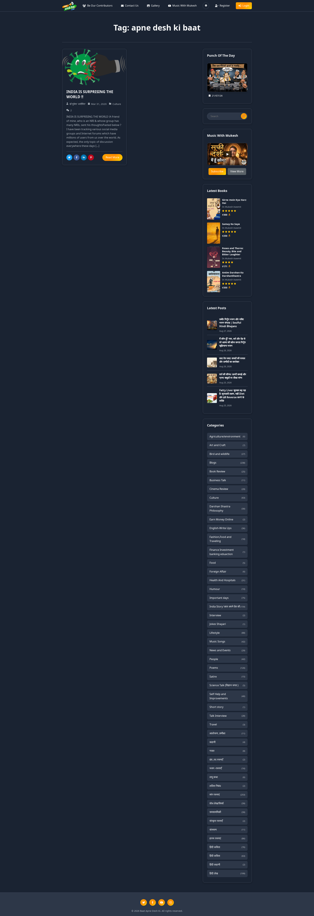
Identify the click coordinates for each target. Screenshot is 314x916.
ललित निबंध (227, 786)
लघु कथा (227, 777)
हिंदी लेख (227, 873)
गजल (227, 750)
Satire (227, 676)
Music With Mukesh (184, 5)
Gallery (155, 5)
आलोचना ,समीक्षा (227, 733)
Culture (227, 497)
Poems (227, 668)
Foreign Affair (227, 571)
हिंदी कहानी (227, 864)
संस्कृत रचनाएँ (227, 821)
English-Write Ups (227, 528)
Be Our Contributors (100, 5)
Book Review (227, 471)
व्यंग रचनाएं (227, 794)
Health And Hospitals (227, 580)
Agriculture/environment (227, 436)
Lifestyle (227, 633)
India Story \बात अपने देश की (227, 606)
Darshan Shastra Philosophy (227, 508)
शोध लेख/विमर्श (227, 803)
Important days (227, 598)
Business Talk (227, 480)
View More (237, 171)
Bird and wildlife (227, 454)
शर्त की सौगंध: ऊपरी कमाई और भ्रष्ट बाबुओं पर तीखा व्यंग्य (232, 376)
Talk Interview (227, 716)
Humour (227, 589)
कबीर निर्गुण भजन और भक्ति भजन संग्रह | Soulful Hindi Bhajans (231, 323)
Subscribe (217, 171)
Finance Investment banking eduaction (227, 552)
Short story (227, 707)
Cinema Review (227, 489)
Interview (227, 615)
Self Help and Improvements (227, 696)
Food (227, 562)
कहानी (227, 742)
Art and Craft (227, 445)
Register (225, 5)
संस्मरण (227, 829)
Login (245, 5)
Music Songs (227, 641)
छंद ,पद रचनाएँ (227, 759)
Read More (112, 157)
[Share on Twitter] (69, 157)
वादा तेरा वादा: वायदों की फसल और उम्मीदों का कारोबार (232, 360)
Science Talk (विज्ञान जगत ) (227, 685)
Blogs (227, 462)
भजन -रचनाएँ (227, 768)
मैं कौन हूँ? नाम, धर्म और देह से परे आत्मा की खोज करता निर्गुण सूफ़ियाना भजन (232, 342)
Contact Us (132, 5)
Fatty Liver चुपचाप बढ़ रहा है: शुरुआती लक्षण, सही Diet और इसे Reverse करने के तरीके (232, 395)
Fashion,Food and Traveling (227, 539)
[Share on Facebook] (76, 157)
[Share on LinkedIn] (84, 157)
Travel (227, 724)
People (227, 659)
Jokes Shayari (227, 624)
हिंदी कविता (227, 847)
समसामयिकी (227, 812)
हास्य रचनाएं (227, 838)
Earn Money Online (227, 519)
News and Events (227, 650)
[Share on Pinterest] (91, 157)
